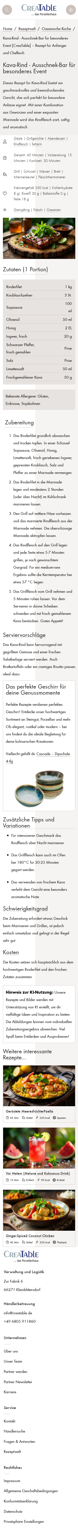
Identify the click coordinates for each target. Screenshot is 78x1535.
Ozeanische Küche (56, 28)
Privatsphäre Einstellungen (24, 1521)
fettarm (37, 144)
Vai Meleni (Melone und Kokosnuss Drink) (38, 1173)
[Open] (7, 10)
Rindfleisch (21, 144)
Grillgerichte (35, 138)
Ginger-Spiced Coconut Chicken (30, 1235)
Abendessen (56, 138)
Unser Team (13, 1361)
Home (7, 28)
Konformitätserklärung (21, 1501)
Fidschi (38, 209)
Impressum (12, 1480)
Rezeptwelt (27, 28)
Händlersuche (14, 1431)
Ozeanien (54, 209)
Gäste (18, 138)
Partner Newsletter (18, 1381)
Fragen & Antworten (19, 1441)
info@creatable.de (18, 1312)
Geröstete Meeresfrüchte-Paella (29, 1111)
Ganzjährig (22, 209)
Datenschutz (13, 1511)
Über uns (11, 1351)
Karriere (10, 1391)
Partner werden (15, 1371)
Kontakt (9, 1420)
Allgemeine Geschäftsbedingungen (31, 1490)
